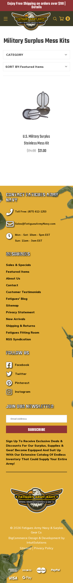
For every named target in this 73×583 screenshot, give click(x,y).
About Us (13, 278)
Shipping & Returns (20, 326)
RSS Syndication (18, 339)
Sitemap (12, 305)
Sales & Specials (18, 265)
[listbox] (45, 66)
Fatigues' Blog (16, 299)
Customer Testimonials (23, 292)
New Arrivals (15, 319)
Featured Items (17, 271)
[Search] (55, 18)
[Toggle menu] (6, 18)
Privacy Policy (43, 548)
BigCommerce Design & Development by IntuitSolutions (36, 540)
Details (36, 7)
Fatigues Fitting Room (22, 332)
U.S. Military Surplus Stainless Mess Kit (36, 140)
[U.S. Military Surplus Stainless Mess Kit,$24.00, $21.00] (37, 105)
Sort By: (12, 67)
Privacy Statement (20, 312)
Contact (12, 285)
